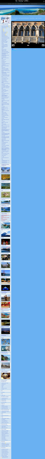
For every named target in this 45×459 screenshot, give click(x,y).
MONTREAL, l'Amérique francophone (5, 103)
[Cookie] (1, 457)
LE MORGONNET (3, 116)
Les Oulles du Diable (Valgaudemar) (5, 69)
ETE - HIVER (3, 156)
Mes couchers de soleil (4, 402)
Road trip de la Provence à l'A (4, 450)
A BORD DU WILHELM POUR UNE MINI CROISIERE (5, 141)
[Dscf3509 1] (5, 257)
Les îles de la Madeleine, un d (4, 420)
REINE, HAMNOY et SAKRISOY (5, 41)
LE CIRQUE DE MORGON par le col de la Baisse (5, 125)
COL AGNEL (3, 118)
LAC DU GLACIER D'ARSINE (4, 102)
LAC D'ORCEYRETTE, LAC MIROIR (5, 85)
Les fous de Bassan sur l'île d (4, 421)
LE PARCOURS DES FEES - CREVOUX (5, 411)
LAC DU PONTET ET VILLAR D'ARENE (5, 145)
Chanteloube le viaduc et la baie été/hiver (5, 122)
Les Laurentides (3, 99)
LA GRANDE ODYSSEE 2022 (4, 113)
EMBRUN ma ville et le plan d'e (5, 427)
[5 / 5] (15, 50)
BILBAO (2, 159)
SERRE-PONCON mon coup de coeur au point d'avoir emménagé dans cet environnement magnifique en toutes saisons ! (6, 130)
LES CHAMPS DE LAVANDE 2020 (5, 456)
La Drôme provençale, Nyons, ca (5, 453)
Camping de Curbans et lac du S (5, 457)
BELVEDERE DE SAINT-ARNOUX (5, 406)
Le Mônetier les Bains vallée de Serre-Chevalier (5, 111)
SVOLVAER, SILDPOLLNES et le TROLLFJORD (5, 47)
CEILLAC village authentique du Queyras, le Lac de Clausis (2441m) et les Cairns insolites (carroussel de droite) (6, 134)
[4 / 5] (14, 50)
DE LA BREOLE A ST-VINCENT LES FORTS (5, 152)
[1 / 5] (12, 50)
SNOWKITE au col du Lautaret (5, 114)
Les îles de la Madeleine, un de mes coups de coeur (5, 94)
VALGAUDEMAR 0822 (4, 143)
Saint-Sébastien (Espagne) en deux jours (5, 158)
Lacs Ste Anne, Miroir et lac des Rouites (6, 83)
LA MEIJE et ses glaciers (4, 128)
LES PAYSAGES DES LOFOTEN (5, 45)
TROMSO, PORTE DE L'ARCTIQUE (5, 51)
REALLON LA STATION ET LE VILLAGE (5, 153)
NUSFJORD (3, 43)
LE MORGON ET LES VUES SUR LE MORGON (5, 82)
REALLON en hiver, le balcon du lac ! (5, 147)
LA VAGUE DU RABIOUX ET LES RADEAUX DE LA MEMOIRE (5, 95)
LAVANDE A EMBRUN (4, 426)
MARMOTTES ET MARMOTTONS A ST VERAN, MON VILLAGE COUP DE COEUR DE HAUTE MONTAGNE (5, 149)
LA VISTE (2, 48)
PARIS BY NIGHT (3, 84)
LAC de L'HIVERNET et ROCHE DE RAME (5, 86)
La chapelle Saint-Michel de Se (5, 398)
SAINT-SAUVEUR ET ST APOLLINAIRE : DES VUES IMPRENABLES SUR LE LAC (5, 137)
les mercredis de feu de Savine (5, 407)
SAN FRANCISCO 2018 (4, 61)
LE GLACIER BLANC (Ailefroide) (5, 142)
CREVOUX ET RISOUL (4, 89)
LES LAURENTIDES (3, 419)
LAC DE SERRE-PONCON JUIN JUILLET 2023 (5, 76)
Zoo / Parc (3, 389)
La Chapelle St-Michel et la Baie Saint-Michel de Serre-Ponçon (5, 55)
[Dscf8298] (5, 186)
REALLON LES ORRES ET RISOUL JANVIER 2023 (5, 109)
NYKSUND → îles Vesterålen (4, 42)
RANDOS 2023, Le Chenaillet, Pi (5, 432)
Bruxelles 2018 (3, 60)
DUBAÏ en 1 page (3, 369)
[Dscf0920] (5, 177)
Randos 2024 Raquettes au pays (5, 431)
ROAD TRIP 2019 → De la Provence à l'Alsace (5, 88)
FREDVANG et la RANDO (4, 40)
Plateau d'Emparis (3, 144)
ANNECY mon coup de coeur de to (5, 415)
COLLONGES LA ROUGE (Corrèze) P (5, 452)
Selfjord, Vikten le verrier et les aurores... (6, 38)
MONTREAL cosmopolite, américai (5, 422)
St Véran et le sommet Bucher (5, 117)
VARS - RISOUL (3, 392)
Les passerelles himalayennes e (5, 451)
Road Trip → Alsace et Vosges (5, 454)
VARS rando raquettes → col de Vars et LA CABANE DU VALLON (5, 72)
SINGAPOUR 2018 (3, 67)
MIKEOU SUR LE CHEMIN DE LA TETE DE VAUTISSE (6, 71)
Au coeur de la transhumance (5, 154)
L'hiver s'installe (3, 121)
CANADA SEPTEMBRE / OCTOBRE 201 (5, 418)
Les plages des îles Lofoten (4, 39)
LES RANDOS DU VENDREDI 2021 (5, 90)
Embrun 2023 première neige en (5, 425)
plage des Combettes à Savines (5, 408)
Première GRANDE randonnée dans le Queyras (5, 120)
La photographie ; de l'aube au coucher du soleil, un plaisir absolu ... (5, 127)
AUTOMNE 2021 (3, 132)
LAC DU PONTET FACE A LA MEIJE (5, 115)
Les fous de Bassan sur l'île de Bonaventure (5, 98)
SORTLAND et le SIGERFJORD (4, 44)
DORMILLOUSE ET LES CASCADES (5, 68)
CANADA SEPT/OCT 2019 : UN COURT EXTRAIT (5, 101)
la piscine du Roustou (4, 59)
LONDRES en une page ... (4, 112)
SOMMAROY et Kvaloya (4, 50)
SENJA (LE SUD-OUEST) (4, 49)
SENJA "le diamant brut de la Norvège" (5, 52)
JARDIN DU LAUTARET (4, 146)
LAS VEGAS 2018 (3, 62)
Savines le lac (3, 92)
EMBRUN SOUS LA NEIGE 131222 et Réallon (5, 58)
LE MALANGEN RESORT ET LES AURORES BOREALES (5, 53)
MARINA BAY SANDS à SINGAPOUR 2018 (5, 66)
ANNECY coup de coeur (4, 91)
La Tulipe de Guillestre (4, 138)
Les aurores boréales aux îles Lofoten (5, 37)
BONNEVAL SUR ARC (4, 139)
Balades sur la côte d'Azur (4, 455)
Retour (28, 45)
